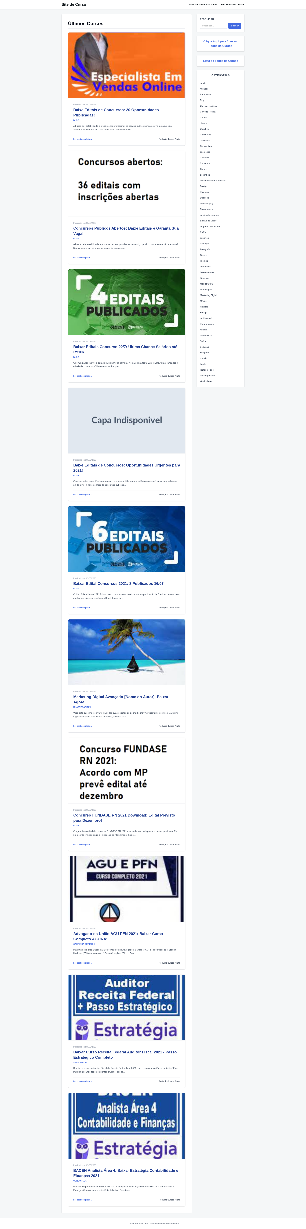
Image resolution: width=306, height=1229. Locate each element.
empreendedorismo (210, 226)
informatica (205, 266)
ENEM (203, 232)
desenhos (205, 175)
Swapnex (204, 352)
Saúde (203, 341)
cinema (203, 123)
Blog (202, 100)
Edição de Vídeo (208, 220)
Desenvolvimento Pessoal (213, 180)
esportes (204, 238)
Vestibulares (206, 381)
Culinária (204, 157)
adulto (203, 83)
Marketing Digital (208, 295)
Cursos (203, 169)
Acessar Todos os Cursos (203, 4)
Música (203, 301)
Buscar (235, 25)
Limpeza (204, 278)
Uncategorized (207, 375)
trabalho (204, 358)
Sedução (204, 347)
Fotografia (205, 249)
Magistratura (206, 283)
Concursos (205, 134)
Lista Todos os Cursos (232, 4)
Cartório (204, 117)
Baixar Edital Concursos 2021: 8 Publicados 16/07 (118, 583)
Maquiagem (206, 289)
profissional (205, 318)
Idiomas (204, 261)
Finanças (204, 243)
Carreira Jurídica (208, 106)
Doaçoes (204, 197)
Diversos (204, 192)
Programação (207, 324)
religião (203, 329)
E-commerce (206, 209)
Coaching (205, 129)
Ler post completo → (82, 139)
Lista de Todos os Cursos (220, 60)
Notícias (204, 306)
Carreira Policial (208, 111)
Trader (203, 364)
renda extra (206, 335)
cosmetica (205, 152)
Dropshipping (206, 203)
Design (203, 186)
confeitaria (205, 140)
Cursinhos (205, 163)
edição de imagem (209, 215)
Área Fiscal (205, 94)
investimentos (207, 272)
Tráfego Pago (207, 370)
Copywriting (206, 146)
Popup (203, 312)
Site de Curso (74, 4)
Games (203, 255)
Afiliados (204, 88)
